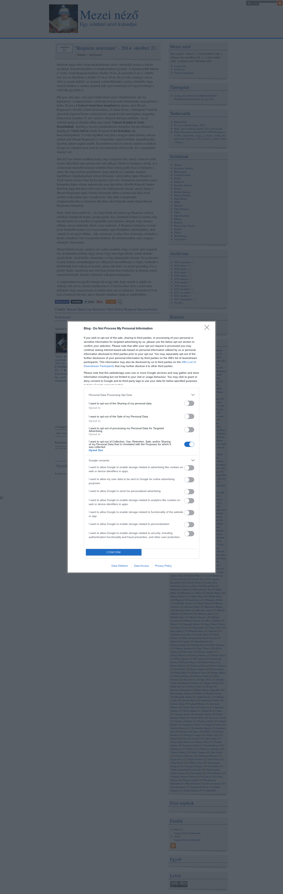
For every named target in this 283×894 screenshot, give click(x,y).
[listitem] (141, 395)
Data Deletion (119, 565)
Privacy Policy (163, 565)
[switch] (189, 403)
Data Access (141, 565)
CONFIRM (114, 552)
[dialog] (141, 447)
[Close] (208, 328)
